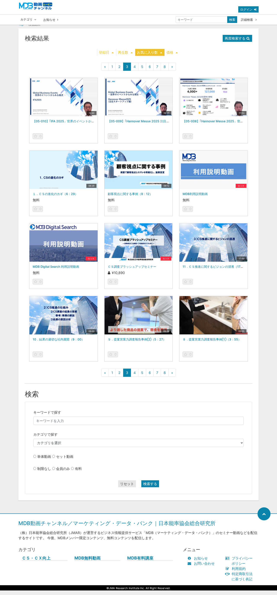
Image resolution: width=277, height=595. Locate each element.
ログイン (246, 9)
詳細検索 (247, 19)
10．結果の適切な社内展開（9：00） (58, 339)
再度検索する (235, 38)
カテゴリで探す (45, 434)
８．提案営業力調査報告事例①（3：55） (212, 339)
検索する (150, 484)
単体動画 (44, 456)
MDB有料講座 (140, 558)
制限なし (44, 468)
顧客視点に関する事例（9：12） (130, 194)
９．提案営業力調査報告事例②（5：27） (137, 339)
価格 (169, 52)
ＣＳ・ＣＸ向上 (36, 558)
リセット (127, 484)
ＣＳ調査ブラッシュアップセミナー (132, 266)
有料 (78, 468)
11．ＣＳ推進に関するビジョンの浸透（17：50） (216, 266)
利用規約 (239, 568)
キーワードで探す (47, 412)
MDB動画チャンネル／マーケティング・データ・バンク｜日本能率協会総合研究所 (117, 523)
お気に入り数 (147, 52)
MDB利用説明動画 (195, 194)
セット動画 (64, 456)
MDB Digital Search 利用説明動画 (56, 266)
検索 (232, 19)
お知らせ (49, 19)
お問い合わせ (204, 563)
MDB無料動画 (87, 558)
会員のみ (63, 468)
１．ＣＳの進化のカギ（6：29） (55, 194)
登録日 (104, 52)
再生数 (123, 52)
